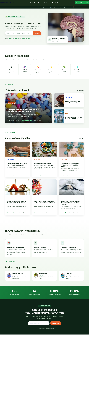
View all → (81, 138)
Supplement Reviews (62, 2)
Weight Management (39, 2)
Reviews (28, 38)
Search (37, 33)
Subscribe (55, 323)
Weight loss (12, 38)
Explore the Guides (82, 2)
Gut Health (30, 2)
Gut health (17, 38)
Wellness (71, 2)
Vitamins (23, 38)
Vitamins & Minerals (51, 2)
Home (25, 2)
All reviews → (80, 90)
